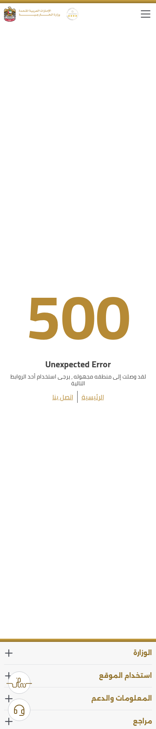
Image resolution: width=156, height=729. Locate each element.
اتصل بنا (62, 397)
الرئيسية (93, 397)
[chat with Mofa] (19, 710)
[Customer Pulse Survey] (19, 682)
